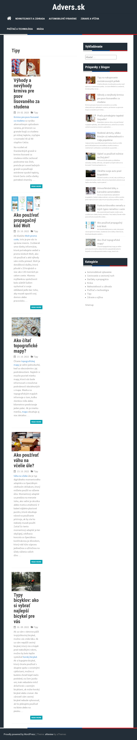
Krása (40, 29)
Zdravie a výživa (90, 18)
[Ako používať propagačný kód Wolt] (26, 203)
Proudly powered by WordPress (19, 734)
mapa (25, 411)
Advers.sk (68, 7)
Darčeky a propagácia (98, 279)
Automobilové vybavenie (63, 18)
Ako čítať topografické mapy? (25, 346)
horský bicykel (30, 656)
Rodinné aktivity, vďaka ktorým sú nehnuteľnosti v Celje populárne (110, 136)
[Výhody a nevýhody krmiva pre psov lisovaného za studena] (26, 67)
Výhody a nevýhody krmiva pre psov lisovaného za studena (27, 94)
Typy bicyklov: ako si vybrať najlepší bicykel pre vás (26, 608)
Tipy (36, 112)
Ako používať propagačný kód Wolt (26, 220)
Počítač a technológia (20, 29)
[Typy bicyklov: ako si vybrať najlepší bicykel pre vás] (26, 581)
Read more (36, 186)
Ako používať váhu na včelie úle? (26, 460)
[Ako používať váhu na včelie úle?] (26, 441)
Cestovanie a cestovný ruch (100, 275)
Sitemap (89, 304)
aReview (49, 734)
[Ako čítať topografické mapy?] (26, 326)
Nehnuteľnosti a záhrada (30, 18)
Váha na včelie (21, 475)
